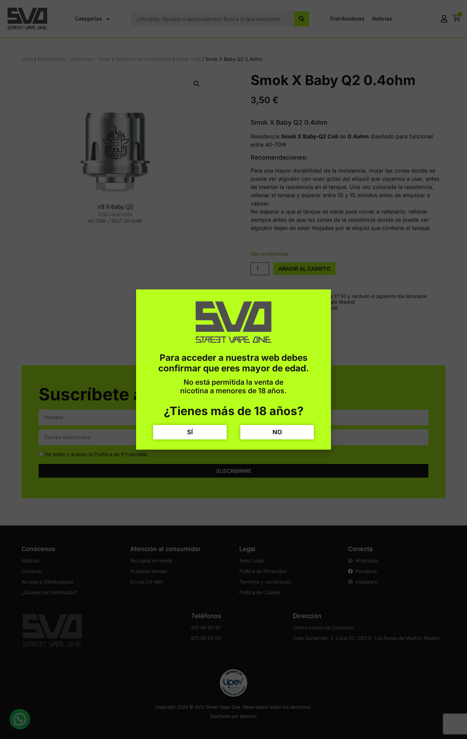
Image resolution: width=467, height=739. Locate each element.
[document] (233, 369)
